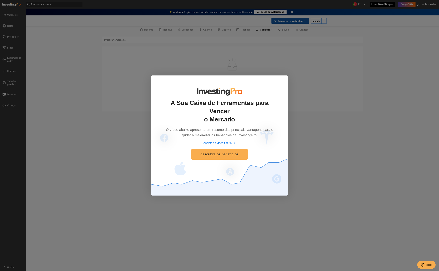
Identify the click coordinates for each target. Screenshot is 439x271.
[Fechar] (283, 80)
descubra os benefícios (219, 154)
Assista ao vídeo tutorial (217, 143)
